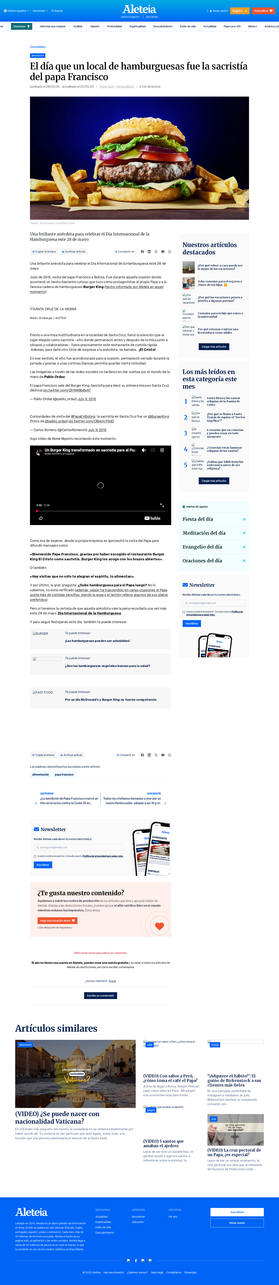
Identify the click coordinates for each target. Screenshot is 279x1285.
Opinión (94, 26)
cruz (213, 1119)
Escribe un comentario (100, 995)
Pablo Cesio (107, 87)
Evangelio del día (202, 547)
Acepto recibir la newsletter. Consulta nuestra (80, 856)
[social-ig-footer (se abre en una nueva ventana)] (150, 1261)
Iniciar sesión (220, 11)
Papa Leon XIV (232, 26)
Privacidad (190, 1272)
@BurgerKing (158, 416)
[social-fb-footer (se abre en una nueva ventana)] (136, 1261)
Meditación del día (204, 533)
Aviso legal (157, 1272)
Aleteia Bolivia (125, 87)
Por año (173, 1216)
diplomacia (25, 1044)
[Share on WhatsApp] (169, 251)
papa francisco (64, 774)
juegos (151, 1110)
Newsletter (138, 1216)
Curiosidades (38, 47)
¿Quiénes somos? (137, 1272)
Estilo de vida (188, 26)
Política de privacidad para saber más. (103, 856)
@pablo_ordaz (56, 421)
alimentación (40, 774)
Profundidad (114, 26)
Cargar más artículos (214, 346)
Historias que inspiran (53, 26)
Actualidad (209, 26)
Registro (237, 11)
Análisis (78, 26)
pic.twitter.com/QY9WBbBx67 (67, 390)
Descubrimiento (163, 26)
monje (215, 1044)
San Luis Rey (152, 16)
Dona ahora (261, 11)
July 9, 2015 (87, 399)
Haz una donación (113, 1272)
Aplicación (138, 1222)
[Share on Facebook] (142, 251)
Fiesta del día (198, 519)
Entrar (112, 981)
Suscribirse (237, 1212)
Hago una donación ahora (55, 920)
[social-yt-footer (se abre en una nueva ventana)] (128, 1261)
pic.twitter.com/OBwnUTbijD (91, 421)
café (149, 1044)
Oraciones (19, 26)
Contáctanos (173, 1272)
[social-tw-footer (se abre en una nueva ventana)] (143, 1261)
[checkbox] (35, 856)
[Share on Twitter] (156, 251)
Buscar (59, 11)
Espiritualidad (138, 26)
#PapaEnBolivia (83, 416)
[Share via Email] (162, 251)
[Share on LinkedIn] (149, 251)
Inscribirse (43, 865)
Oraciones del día (202, 561)
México (252, 26)
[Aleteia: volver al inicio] (139, 8)
